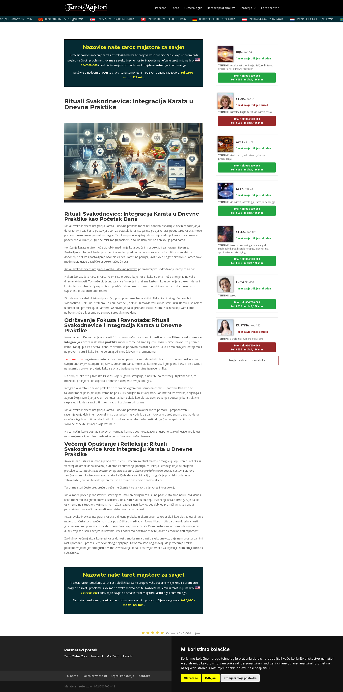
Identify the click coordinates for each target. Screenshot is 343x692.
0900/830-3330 (210, 19)
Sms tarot (97, 656)
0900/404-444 (258, 19)
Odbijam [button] (211, 678)
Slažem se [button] (191, 678)
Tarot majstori (73, 359)
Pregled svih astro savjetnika (246, 360)
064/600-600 (89, 65)
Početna (161, 8)
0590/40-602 (57, 19)
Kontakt (144, 676)
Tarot (175, 8)
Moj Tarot (112, 656)
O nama (72, 676)
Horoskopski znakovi (221, 8)
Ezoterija (246, 8)
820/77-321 (108, 19)
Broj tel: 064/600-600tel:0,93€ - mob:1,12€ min (247, 68)
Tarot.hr (128, 656)
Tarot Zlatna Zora (75, 656)
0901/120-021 (159, 19)
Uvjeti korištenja (122, 676)
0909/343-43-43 (307, 19)
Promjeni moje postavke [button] (240, 678)
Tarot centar (270, 8)
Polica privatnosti (95, 676)
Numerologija (192, 8)
